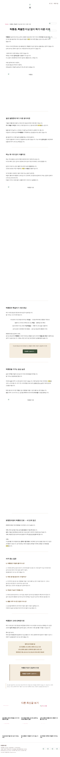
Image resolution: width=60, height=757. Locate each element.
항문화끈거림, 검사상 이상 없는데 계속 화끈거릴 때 (30, 652)
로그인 (51, 3)
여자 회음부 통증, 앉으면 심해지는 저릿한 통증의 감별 (29, 718)
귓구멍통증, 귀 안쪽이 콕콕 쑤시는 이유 (30, 646)
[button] (30, 7)
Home (6, 24)
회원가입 (56, 3)
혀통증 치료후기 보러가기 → (30, 673)
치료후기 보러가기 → (30, 351)
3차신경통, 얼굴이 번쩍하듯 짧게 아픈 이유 (30, 649)
